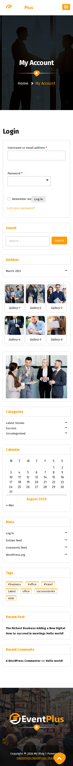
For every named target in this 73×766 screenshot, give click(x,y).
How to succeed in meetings (26, 633)
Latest (12, 591)
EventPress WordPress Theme (36, 758)
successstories (46, 591)
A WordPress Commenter (23, 661)
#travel (48, 584)
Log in (38, 199)
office (26, 591)
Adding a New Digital (50, 628)
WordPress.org (15, 555)
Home (23, 83)
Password (15, 173)
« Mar (10, 505)
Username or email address (27, 147)
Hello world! (54, 633)
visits (11, 598)
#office (32, 584)
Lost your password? (21, 208)
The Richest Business (21, 628)
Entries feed (14, 540)
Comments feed (16, 547)
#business (14, 584)
